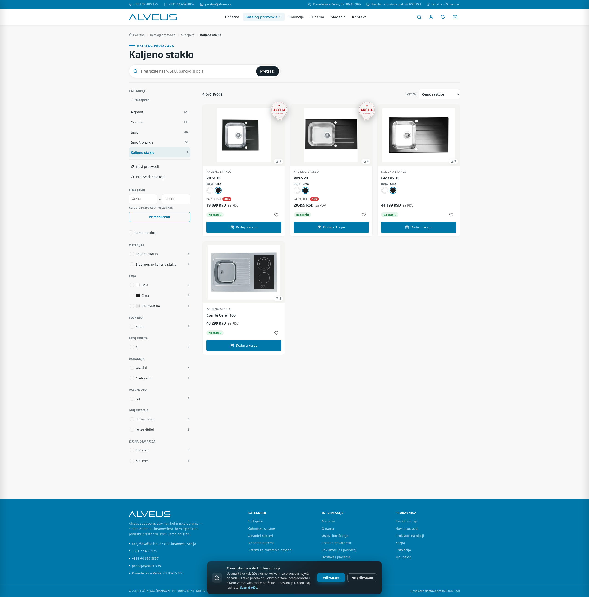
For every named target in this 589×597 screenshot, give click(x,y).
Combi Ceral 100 (221, 315)
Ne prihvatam (362, 577)
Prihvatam (331, 577)
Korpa (400, 543)
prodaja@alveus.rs (218, 4)
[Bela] (209, 190)
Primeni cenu (159, 217)
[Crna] (218, 190)
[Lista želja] (443, 17)
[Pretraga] (419, 17)
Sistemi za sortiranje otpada (270, 550)
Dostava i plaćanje (336, 557)
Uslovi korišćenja (335, 535)
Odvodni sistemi (260, 535)
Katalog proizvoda (261, 17)
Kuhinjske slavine (261, 528)
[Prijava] (431, 17)
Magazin (338, 17)
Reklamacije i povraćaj (339, 550)
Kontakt (359, 17)
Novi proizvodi (407, 528)
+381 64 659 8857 (182, 4)
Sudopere (187, 35)
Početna (232, 17)
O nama (317, 17)
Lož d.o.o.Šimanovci (446, 4)
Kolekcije (296, 17)
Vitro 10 (213, 178)
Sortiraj (411, 94)
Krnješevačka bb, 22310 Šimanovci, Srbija (164, 544)
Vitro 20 (301, 178)
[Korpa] (455, 17)
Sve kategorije (407, 521)
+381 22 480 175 (146, 4)
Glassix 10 (390, 178)
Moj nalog (403, 557)
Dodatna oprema (261, 543)
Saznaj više (248, 587)
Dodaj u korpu (247, 227)
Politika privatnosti (336, 543)
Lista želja (403, 550)
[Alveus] (153, 17)
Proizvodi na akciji (410, 535)
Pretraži (267, 71)
